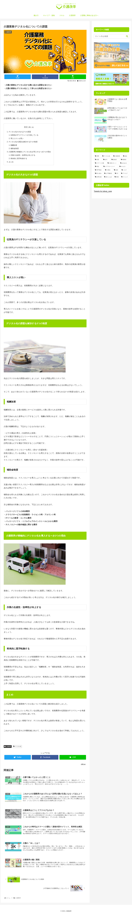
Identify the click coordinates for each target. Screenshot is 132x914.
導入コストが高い (17, 138)
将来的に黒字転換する (19, 158)
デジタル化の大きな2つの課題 (20, 132)
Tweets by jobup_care (103, 191)
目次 (26, 127)
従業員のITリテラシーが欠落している (24, 135)
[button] (126, 36)
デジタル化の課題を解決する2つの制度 (23, 142)
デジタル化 (18, 746)
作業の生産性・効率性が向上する (23, 155)
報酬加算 (14, 145)
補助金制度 (15, 148)
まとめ (11, 162)
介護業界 (8, 746)
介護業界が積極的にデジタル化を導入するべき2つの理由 (30, 152)
